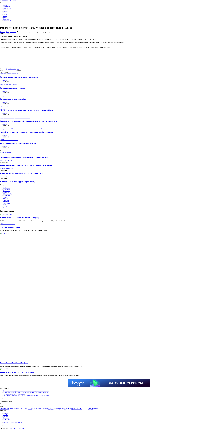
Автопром (6, 5)
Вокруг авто (7, 6)
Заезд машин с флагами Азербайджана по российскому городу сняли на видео (26, 395)
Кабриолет (6, 188)
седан (90, 408)
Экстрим (6, 19)
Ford (16, 408)
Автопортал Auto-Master (17, 428)
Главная (5, 413)
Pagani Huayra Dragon (12, 69)
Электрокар (6, 207)
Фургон (5, 204)
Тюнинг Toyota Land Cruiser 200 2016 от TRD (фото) (19, 218)
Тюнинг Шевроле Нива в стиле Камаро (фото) (17, 372)
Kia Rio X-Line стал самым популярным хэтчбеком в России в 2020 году (27, 110)
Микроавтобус (7, 194)
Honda (19, 408)
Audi (2, 408)
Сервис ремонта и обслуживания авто (14, 394)
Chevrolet (11, 408)
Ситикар (5, 198)
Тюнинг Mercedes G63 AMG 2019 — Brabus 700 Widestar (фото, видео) (26, 165)
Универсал (6, 203)
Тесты (5, 14)
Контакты (6, 418)
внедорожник (66, 408)
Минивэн (6, 192)
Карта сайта (6, 419)
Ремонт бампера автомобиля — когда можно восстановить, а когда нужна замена (26, 392)
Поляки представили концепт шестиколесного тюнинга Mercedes (24, 157)
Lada (30, 408)
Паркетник (6, 195)
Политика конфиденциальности (12, 422)
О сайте (5, 415)
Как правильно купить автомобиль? (13, 99)
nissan (40, 408)
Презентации (7, 20)
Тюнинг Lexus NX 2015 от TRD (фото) (14, 363)
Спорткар (6, 200)
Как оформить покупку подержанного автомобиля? (19, 77)
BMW (6, 408)
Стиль (5, 16)
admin (5, 80)
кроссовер (76, 408)
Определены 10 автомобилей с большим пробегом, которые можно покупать (28, 121)
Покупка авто (7, 8)
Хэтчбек (5, 206)
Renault (45, 408)
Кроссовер (6, 191)
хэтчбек (95, 408)
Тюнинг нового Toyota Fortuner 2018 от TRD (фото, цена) (21, 173)
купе (83, 408)
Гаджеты (6, 13)
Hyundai (23, 408)
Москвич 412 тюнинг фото (10, 227)
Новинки (6, 9)
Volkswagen (57, 408)
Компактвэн (6, 189)
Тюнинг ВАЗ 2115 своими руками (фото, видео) (17, 182)
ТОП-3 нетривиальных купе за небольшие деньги (18, 143)
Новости (5, 11)
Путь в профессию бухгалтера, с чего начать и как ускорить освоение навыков (26, 391)
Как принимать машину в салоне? (13, 88)
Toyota (50, 408)
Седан (5, 197)
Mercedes (35, 408)
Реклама (5, 416)
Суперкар (6, 201)
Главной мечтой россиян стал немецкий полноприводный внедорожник (26, 132)
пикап (86, 408)
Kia (26, 408)
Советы (5, 17)
